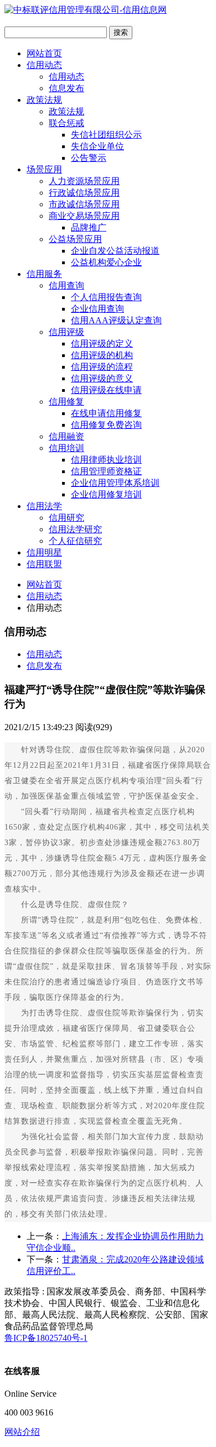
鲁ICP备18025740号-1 (46, 1338)
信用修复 (66, 401)
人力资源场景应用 (84, 181)
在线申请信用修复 (106, 413)
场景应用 (44, 169)
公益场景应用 (75, 239)
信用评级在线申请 (106, 390)
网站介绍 (22, 1431)
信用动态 (44, 65)
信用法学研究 (75, 529)
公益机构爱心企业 (106, 262)
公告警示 (88, 157)
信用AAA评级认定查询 (116, 320)
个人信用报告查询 (106, 297)
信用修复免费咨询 (106, 424)
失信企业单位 (97, 146)
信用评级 (66, 332)
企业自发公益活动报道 (115, 250)
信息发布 (66, 88)
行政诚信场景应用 (84, 192)
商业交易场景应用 (84, 216)
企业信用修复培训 (106, 494)
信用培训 (66, 448)
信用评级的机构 (102, 355)
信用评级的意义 (102, 378)
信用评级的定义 (102, 343)
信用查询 (66, 285)
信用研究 (66, 517)
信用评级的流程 (102, 366)
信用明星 (44, 552)
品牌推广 (88, 227)
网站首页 (44, 53)
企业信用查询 (97, 308)
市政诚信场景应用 (84, 204)
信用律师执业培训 (106, 459)
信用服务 (44, 274)
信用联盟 (44, 564)
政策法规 (44, 99)
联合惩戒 (66, 123)
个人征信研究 (75, 541)
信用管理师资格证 (106, 471)
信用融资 (66, 436)
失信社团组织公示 (106, 134)
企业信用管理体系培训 (115, 482)
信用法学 (44, 506)
